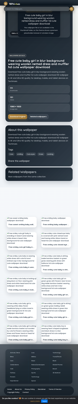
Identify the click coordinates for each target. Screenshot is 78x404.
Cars (11, 361)
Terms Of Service (55, 389)
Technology (35, 377)
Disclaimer (42, 389)
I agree (44, 401)
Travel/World (57, 357)
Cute (11, 154)
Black (54, 361)
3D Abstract (56, 373)
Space (33, 381)
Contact (26, 392)
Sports (33, 373)
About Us (18, 389)
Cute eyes (31, 154)
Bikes (12, 357)
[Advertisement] (39, 199)
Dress (41, 154)
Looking (50, 154)
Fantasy (12, 373)
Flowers (12, 377)
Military (33, 357)
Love (32, 353)
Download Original (17, 116)
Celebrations (14, 365)
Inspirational (14, 381)
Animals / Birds (15, 353)
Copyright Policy (13, 392)
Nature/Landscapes (38, 365)
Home (9, 389)
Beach (55, 369)
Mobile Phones (57, 365)
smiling (20, 154)
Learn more (35, 401)
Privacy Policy (30, 389)
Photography (35, 369)
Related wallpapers (38, 116)
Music (33, 361)
